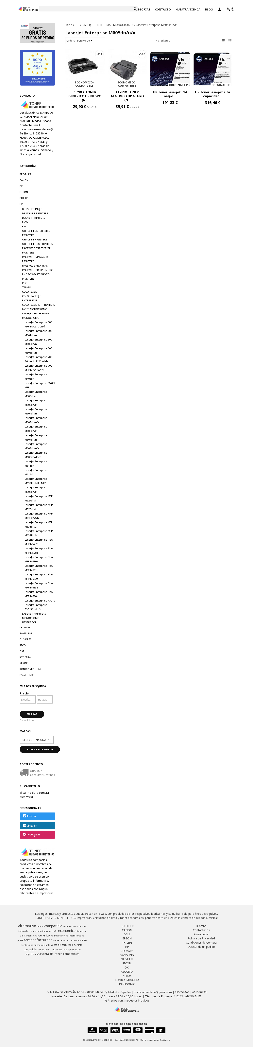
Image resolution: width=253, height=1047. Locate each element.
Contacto (163, 9)
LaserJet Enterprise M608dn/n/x (36, 446)
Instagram (33, 835)
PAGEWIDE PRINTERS (35, 265)
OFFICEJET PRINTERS (34, 239)
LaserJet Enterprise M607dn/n (36, 437)
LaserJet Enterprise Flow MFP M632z (39, 577)
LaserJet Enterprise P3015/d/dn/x (36, 607)
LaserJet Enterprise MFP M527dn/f (39, 498)
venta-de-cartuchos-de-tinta (35, 945)
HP (21, 204)
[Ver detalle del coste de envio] (25, 773)
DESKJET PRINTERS (33, 217)
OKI (22, 651)
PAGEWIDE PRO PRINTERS (38, 270)
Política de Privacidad (201, 938)
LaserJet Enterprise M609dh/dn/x (36, 455)
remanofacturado (38, 939)
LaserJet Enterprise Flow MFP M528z (39, 550)
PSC (24, 283)
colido (40, 926)
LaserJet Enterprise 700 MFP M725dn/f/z (38, 368)
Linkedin (32, 826)
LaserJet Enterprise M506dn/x (36, 394)
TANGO (26, 287)
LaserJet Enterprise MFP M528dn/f (39, 507)
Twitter (31, 816)
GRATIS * (36, 771)
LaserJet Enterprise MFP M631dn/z (39, 524)
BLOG (209, 9)
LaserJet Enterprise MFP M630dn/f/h (39, 516)
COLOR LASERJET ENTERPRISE (32, 298)
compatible (53, 925)
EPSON (24, 192)
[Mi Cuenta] (219, 9)
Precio (24, 693)
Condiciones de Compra (201, 942)
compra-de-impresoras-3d (43, 931)
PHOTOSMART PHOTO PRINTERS (36, 276)
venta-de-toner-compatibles (60, 954)
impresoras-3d (76, 935)
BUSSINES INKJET (32, 209)
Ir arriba (201, 926)
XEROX (24, 663)
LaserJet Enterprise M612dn (36, 472)
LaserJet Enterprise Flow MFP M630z (39, 559)
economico (67, 930)
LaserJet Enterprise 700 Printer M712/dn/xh (38, 359)
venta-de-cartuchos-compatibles (70, 940)
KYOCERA (25, 657)
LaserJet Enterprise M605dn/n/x (36, 420)
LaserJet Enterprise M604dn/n (36, 411)
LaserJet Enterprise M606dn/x (36, 429)
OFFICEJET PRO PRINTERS (37, 244)
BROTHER (25, 174)
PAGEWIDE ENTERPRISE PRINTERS (36, 250)
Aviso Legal (201, 934)
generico (44, 935)
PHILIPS (24, 198)
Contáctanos (201, 930)
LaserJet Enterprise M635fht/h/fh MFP (36, 481)
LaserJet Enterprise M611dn (36, 463)
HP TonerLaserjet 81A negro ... (170, 94)
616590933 (199, 992)
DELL (22, 186)
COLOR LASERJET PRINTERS (38, 304)
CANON (24, 180)
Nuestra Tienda (188, 9)
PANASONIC (27, 675)
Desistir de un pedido (201, 947)
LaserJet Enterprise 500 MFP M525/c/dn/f (38, 324)
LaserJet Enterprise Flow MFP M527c (39, 542)
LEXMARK (25, 627)
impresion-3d (61, 935)
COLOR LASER (30, 291)
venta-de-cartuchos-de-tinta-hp (55, 949)
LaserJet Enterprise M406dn (36, 376)
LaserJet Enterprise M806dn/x (36, 490)
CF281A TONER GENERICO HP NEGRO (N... (84, 96)
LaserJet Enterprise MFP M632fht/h (39, 533)
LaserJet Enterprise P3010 (40, 600)
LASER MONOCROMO (34, 309)
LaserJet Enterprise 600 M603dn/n (38, 350)
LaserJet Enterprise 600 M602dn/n (38, 342)
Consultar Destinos (42, 775)
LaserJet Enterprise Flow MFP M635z (39, 585)
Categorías (141, 9)
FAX (24, 226)
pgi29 (20, 940)
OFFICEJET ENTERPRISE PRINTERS (36, 233)
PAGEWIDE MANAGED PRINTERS (35, 259)
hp (52, 935)
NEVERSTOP (29, 622)
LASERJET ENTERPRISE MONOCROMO (35, 316)
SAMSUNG (26, 633)
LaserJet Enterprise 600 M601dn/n (38, 333)
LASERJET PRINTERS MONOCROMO (34, 616)
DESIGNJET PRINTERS (35, 213)
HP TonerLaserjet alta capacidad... (212, 94)
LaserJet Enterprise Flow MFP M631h (39, 568)
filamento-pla (31, 935)
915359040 (182, 992)
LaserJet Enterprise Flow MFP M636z (39, 594)
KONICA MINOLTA (30, 669)
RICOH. (24, 645)
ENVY (25, 222)
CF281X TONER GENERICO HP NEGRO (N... (127, 96)
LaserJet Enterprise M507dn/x (36, 403)
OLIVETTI (25, 639)
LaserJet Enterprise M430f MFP (40, 385)
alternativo (27, 925)
